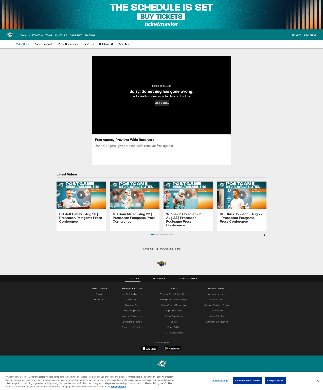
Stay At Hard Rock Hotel (132, 327)
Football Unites (216, 299)
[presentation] (265, 235)
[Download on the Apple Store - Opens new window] (149, 348)
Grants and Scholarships (217, 322)
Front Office (99, 299)
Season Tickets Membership (173, 305)
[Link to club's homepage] (9, 35)
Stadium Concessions (132, 316)
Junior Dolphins (216, 316)
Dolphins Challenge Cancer (216, 305)
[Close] (317, 380)
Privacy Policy (118, 386)
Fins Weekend (216, 310)
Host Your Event (132, 305)
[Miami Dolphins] (161, 364)
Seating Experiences (174, 316)
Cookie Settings (220, 380)
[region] (161, 381)
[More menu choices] (98, 35)
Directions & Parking (132, 322)
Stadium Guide (132, 299)
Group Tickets (173, 327)
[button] (162, 103)
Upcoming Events (132, 310)
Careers (99, 294)
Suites (174, 322)
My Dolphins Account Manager (174, 299)
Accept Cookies (275, 380)
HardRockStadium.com (132, 294)
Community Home (216, 294)
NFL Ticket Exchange (174, 332)
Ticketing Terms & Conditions (173, 294)
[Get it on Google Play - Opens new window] (172, 350)
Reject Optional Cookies (247, 380)
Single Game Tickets (174, 310)
